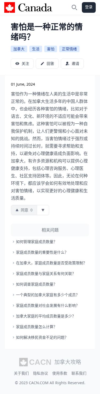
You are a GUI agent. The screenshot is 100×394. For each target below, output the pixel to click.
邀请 (75, 63)
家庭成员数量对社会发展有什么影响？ (47, 305)
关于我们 (21, 373)
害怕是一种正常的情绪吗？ (47, 31)
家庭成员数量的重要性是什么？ (42, 252)
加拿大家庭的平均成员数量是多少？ (46, 315)
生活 (35, 48)
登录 (89, 6)
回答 (50, 63)
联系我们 (78, 373)
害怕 (50, 48)
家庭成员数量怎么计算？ (36, 326)
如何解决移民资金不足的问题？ (42, 337)
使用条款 (59, 373)
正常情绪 (69, 48)
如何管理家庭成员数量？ (36, 241)
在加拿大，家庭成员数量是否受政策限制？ (51, 262)
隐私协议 (40, 373)
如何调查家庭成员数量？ (36, 284)
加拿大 (19, 48)
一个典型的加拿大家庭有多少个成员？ (47, 294)
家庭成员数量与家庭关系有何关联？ (46, 273)
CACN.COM (39, 382)
